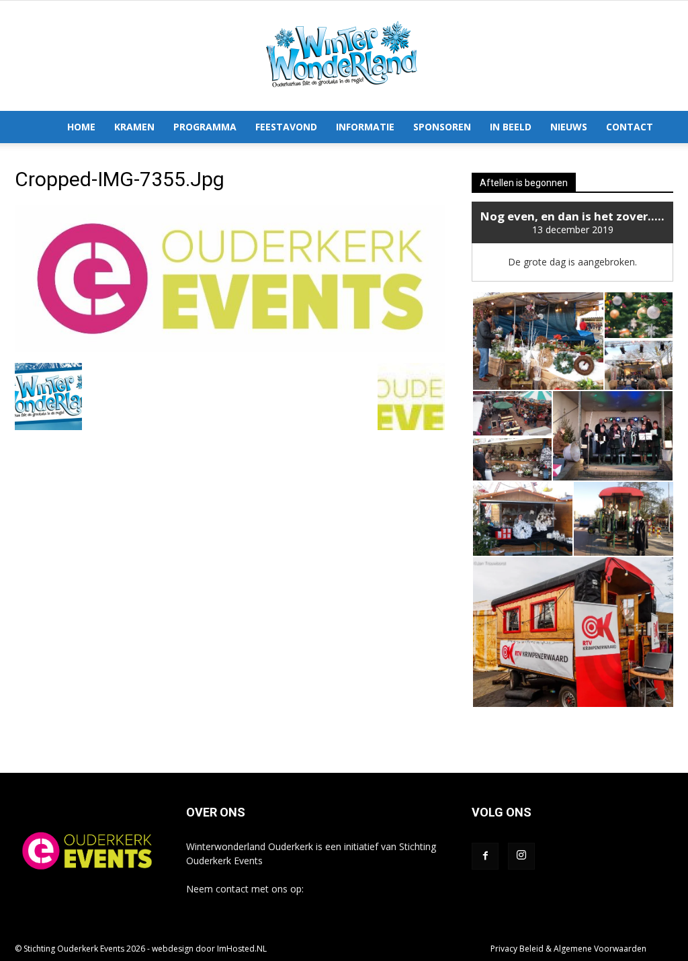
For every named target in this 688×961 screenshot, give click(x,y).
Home (81, 126)
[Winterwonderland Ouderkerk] (344, 56)
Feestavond (286, 126)
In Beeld (510, 126)
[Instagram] (521, 856)
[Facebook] (485, 856)
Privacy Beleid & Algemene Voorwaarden (568, 948)
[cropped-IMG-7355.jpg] (230, 348)
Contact (629, 126)
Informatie (365, 126)
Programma (204, 126)
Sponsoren (442, 126)
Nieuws (568, 126)
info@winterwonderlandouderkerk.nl (264, 902)
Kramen (134, 126)
